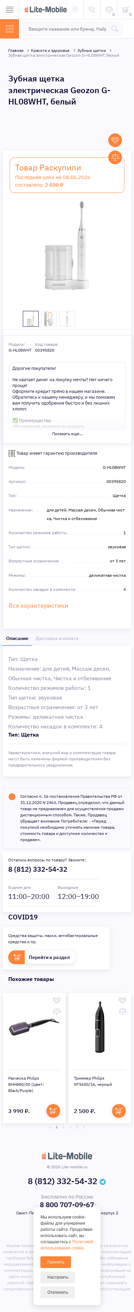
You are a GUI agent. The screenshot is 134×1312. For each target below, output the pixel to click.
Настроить (57, 1277)
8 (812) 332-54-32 (37, 869)
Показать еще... (67, 433)
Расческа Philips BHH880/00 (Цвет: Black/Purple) (26, 1084)
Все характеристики (38, 605)
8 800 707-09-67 (67, 1204)
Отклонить (57, 1292)
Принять (55, 1262)
